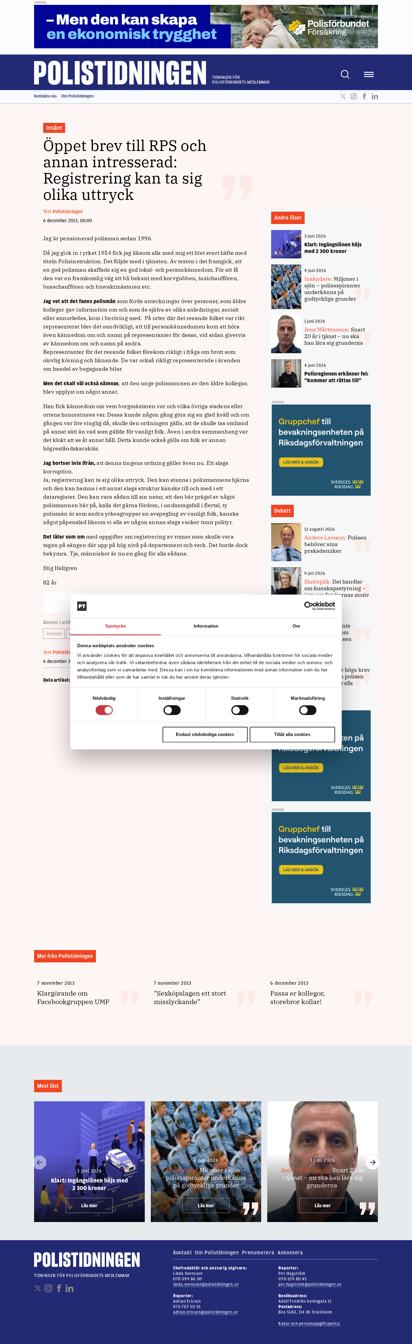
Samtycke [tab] (115, 626)
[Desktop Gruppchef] (321, 450)
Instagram (354, 96)
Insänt (54, 127)
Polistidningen (68, 211)
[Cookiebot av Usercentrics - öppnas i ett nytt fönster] (308, 606)
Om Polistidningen (77, 96)
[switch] (172, 710)
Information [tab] (206, 626)
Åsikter (53, 634)
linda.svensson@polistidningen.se (206, 1284)
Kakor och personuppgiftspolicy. (309, 1323)
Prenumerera (258, 1253)
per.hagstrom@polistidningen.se (309, 1284)
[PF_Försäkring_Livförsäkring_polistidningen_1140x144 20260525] (206, 26)
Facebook (364, 96)
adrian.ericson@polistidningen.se (205, 1312)
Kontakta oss (45, 96)
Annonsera (290, 1253)
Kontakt (182, 1253)
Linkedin (375, 96)
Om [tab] (296, 626)
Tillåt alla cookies (292, 734)
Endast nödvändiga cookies (205, 734)
